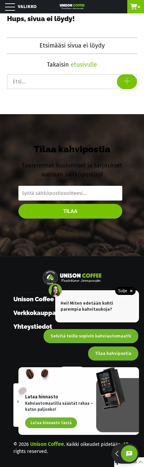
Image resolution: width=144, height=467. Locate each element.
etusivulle (84, 64)
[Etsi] (127, 81)
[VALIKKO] (7, 6)
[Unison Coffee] (72, 6)
